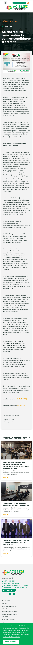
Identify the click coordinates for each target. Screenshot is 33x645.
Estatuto (5, 609)
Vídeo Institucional (8, 619)
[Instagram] (7, 594)
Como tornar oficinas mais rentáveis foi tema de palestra (16, 504)
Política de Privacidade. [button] (11, 637)
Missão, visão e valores (9, 614)
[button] (5, 2)
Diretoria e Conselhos (9, 606)
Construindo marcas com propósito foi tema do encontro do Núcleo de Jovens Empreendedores (16, 465)
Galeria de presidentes (10, 611)
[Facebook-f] (3, 594)
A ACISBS (5, 603)
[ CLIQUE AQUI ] (21, 399)
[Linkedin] (10, 594)
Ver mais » (6, 477)
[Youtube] (14, 594)
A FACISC (5, 616)
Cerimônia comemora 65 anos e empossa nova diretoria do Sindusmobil (16, 543)
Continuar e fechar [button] (11, 642)
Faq (3, 622)
